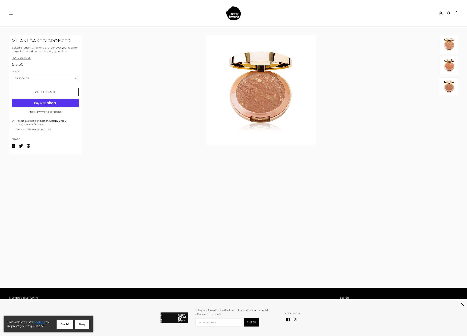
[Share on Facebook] (14, 146)
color (16, 71)
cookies (39, 322)
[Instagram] (294, 319)
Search (344, 297)
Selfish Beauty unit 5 (53, 120)
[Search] (449, 13)
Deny (82, 324)
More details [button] (21, 58)
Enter (251, 322)
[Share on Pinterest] (28, 146)
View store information (33, 129)
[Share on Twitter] (21, 146)
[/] (233, 13)
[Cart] (456, 13)
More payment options (45, 112)
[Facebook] (288, 319)
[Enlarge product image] (261, 90)
